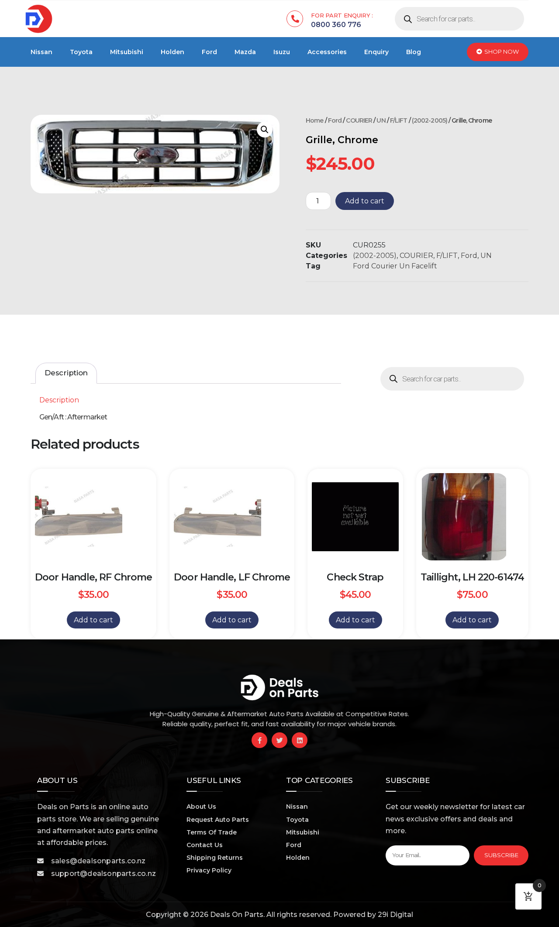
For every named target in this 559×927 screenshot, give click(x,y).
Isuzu (281, 52)
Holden (172, 52)
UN (380, 120)
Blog (413, 52)
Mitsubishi (126, 52)
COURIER (359, 120)
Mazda (245, 52)
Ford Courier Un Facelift (395, 266)
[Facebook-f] (259, 740)
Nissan (41, 52)
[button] (265, 129)
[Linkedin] (299, 740)
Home (314, 120)
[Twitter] (279, 740)
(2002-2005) (429, 120)
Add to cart (364, 201)
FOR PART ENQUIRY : (342, 15)
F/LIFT (398, 120)
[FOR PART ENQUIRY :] (294, 18)
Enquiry (376, 52)
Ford (209, 52)
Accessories (327, 52)
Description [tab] (66, 372)
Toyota (81, 52)
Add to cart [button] (93, 620)
